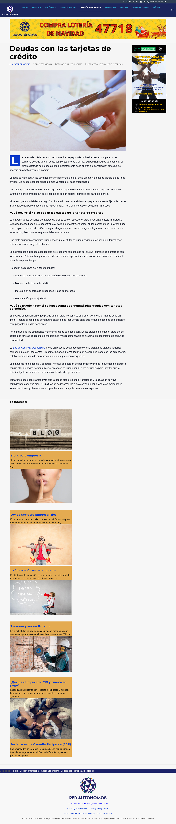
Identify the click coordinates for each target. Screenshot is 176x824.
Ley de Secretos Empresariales (33, 514)
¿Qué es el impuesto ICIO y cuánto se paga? (38, 683)
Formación (110, 8)
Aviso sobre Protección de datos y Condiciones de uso (88, 813)
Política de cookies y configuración (93, 808)
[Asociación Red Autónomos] (10, 10)
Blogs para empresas (26, 455)
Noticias (124, 8)
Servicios (36, 8)
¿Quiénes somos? (140, 8)
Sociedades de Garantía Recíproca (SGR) (40, 744)
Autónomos (51, 8)
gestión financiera (21, 64)
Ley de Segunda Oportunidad (29, 347)
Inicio (25, 8)
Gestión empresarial (91, 8)
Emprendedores (68, 8)
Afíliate (156, 8)
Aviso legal (72, 808)
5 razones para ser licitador (30, 626)
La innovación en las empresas (33, 570)
